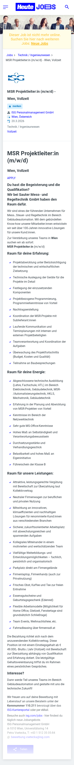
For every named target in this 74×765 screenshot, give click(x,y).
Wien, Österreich (21, 116)
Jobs (9, 55)
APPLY (11, 178)
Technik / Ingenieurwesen (34, 55)
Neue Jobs (39, 43)
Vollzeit (12, 131)
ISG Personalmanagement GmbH (32, 112)
